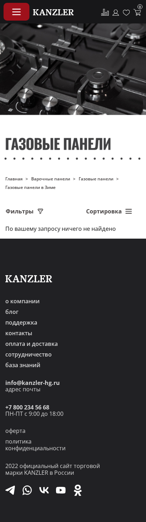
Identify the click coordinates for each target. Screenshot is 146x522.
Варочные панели (50, 179)
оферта (15, 431)
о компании (22, 301)
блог (11, 312)
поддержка (21, 322)
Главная (14, 179)
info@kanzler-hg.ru (32, 383)
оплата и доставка (31, 344)
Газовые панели (96, 179)
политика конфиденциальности (35, 444)
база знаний (22, 365)
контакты (18, 333)
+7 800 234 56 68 (27, 407)
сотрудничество (28, 354)
